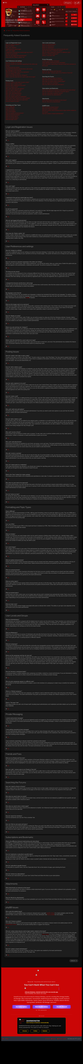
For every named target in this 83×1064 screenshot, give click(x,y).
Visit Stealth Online (41, 1007)
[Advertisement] (41, 1052)
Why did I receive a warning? (13, 95)
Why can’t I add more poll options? (15, 88)
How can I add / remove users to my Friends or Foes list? (57, 72)
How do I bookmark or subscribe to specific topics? (55, 91)
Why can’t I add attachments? (14, 93)
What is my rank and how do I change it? (16, 75)
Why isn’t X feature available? (50, 108)
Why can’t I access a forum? (13, 91)
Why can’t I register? (11, 47)
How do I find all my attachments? (51, 101)
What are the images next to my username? (17, 72)
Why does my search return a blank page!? (53, 81)
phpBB (27, 297)
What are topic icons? (11, 119)
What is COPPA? (10, 46)
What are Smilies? (10, 110)
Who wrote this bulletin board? (50, 107)
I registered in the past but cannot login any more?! (19, 52)
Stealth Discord (62, 1007)
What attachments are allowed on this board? (54, 100)
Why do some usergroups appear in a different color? (56, 52)
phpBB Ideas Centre (11, 924)
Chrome (24, 1031)
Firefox (35, 1031)
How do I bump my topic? (12, 101)
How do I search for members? (50, 83)
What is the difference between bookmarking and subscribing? (58, 90)
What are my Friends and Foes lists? (52, 71)
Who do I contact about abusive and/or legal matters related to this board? (59, 111)
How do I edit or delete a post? (14, 84)
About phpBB (50, 914)
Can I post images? (11, 111)
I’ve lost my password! (11, 54)
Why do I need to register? (13, 44)
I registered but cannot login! (13, 49)
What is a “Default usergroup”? (50, 54)
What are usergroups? (48, 47)
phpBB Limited (50, 913)
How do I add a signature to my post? (16, 85)
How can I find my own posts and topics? (53, 84)
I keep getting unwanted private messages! (53, 62)
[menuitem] (4, 2)
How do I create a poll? (12, 87)
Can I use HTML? (10, 108)
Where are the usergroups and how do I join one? (55, 49)
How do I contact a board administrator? (53, 113)
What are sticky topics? (12, 116)
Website (45, 1031)
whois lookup (45, 934)
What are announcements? (13, 114)
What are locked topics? (12, 118)
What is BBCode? (10, 106)
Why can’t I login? (10, 50)
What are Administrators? (49, 44)
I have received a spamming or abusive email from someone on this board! (59, 64)
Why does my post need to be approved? (17, 99)
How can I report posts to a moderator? (16, 96)
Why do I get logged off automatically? (16, 55)
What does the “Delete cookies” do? (15, 57)
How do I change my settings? (14, 62)
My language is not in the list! (13, 70)
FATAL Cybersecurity (42, 1010)
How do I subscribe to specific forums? (52, 93)
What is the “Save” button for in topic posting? (18, 98)
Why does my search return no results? (52, 79)
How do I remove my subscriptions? (51, 94)
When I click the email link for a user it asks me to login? (20, 76)
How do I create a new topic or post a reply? (17, 82)
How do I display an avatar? (13, 73)
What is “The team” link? (48, 55)
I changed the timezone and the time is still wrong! (19, 69)
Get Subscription (21, 1007)
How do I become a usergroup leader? (52, 50)
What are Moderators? (48, 46)
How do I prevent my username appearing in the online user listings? (21, 64)
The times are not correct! (12, 67)
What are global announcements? (15, 113)
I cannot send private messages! (50, 61)
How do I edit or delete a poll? (14, 90)
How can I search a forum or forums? (52, 78)
